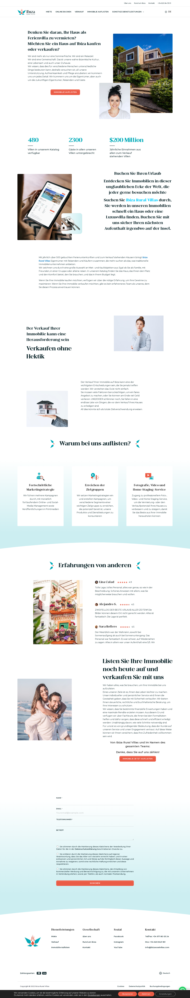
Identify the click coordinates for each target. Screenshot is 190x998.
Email (59, 809)
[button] (143, 12)
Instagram (119, 942)
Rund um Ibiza (139, 3)
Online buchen (63, 12)
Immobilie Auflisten (98, 12)
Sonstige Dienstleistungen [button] (127, 12)
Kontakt (152, 3)
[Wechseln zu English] (170, 16)
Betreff (60, 830)
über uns (87, 936)
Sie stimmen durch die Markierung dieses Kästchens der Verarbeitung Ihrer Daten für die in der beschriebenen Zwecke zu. (93, 847)
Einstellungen (94, 995)
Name (59, 798)
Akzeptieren (127, 994)
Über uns (127, 3)
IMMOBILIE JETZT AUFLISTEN (138, 759)
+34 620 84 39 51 (164, 3)
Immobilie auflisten (65, 92)
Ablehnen (146, 994)
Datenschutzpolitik (137, 986)
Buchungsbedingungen (160, 986)
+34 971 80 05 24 (161, 936)
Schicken (95, 883)
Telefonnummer (64, 819)
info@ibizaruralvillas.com (157, 947)
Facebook (119, 936)
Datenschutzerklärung (86, 849)
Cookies (120, 986)
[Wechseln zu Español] (170, 19)
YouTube (118, 947)
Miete (49, 12)
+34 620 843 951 (157, 942)
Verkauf (79, 12)
